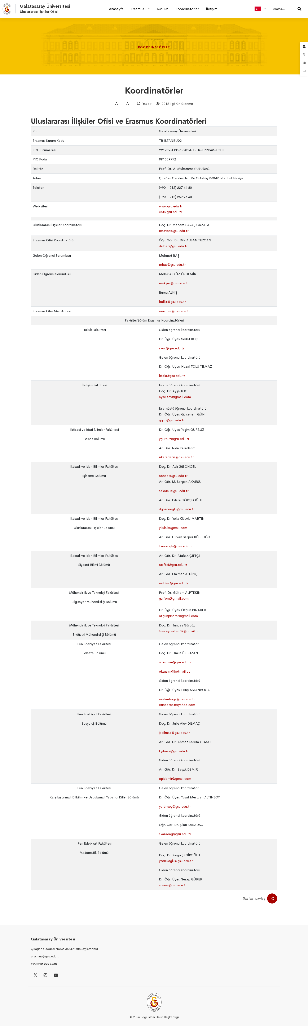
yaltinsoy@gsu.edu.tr (175, 806)
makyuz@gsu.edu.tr (174, 283)
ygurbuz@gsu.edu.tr (174, 439)
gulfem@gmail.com (174, 598)
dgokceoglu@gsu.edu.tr (177, 509)
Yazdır (146, 104)
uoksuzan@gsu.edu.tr (175, 662)
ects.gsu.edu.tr (170, 212)
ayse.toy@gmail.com (175, 397)
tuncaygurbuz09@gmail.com (180, 631)
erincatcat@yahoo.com (177, 705)
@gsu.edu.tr (176, 861)
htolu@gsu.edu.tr (172, 376)
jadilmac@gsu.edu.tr (174, 732)
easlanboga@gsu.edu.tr (177, 699)
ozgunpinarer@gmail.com (178, 616)
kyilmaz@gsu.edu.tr (174, 751)
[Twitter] (35, 975)
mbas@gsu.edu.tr (172, 264)
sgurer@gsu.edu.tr (173, 885)
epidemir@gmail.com (175, 778)
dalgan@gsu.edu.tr (173, 246)
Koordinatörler (154, 90)
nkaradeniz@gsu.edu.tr (176, 457)
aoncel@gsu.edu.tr (173, 476)
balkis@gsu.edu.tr (172, 301)
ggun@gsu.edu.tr (172, 420)
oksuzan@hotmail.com (176, 671)
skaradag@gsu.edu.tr (175, 834)
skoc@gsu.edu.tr (171, 348)
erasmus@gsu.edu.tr (174, 311)
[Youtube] (56, 975)
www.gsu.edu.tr (170, 206)
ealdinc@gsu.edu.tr (173, 583)
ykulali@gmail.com (173, 528)
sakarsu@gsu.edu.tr (174, 491)
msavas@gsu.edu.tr (174, 231)
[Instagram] (45, 975)
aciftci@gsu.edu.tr (173, 564)
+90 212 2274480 (44, 964)
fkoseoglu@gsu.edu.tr (175, 546)
